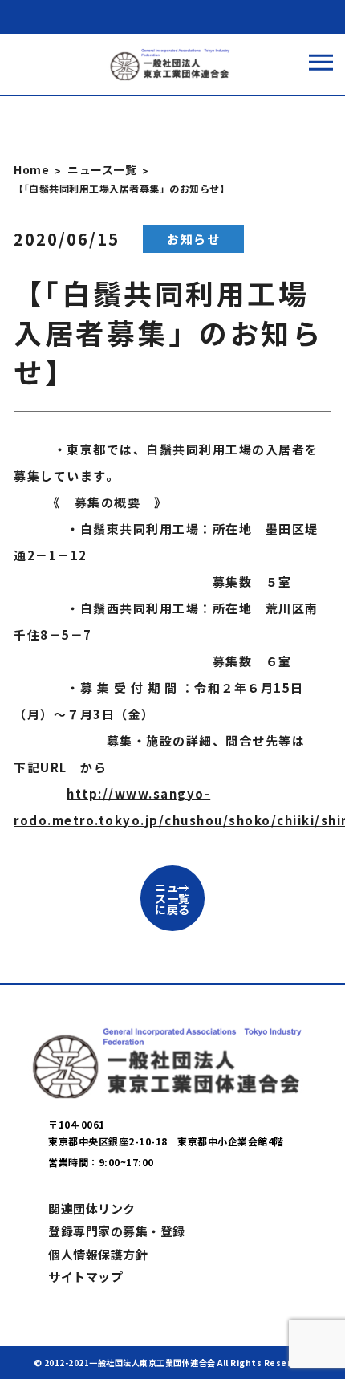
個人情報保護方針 (98, 1254)
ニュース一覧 (101, 169)
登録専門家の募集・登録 (116, 1230)
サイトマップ (85, 1276)
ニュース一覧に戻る (172, 898)
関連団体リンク (92, 1208)
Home (31, 169)
